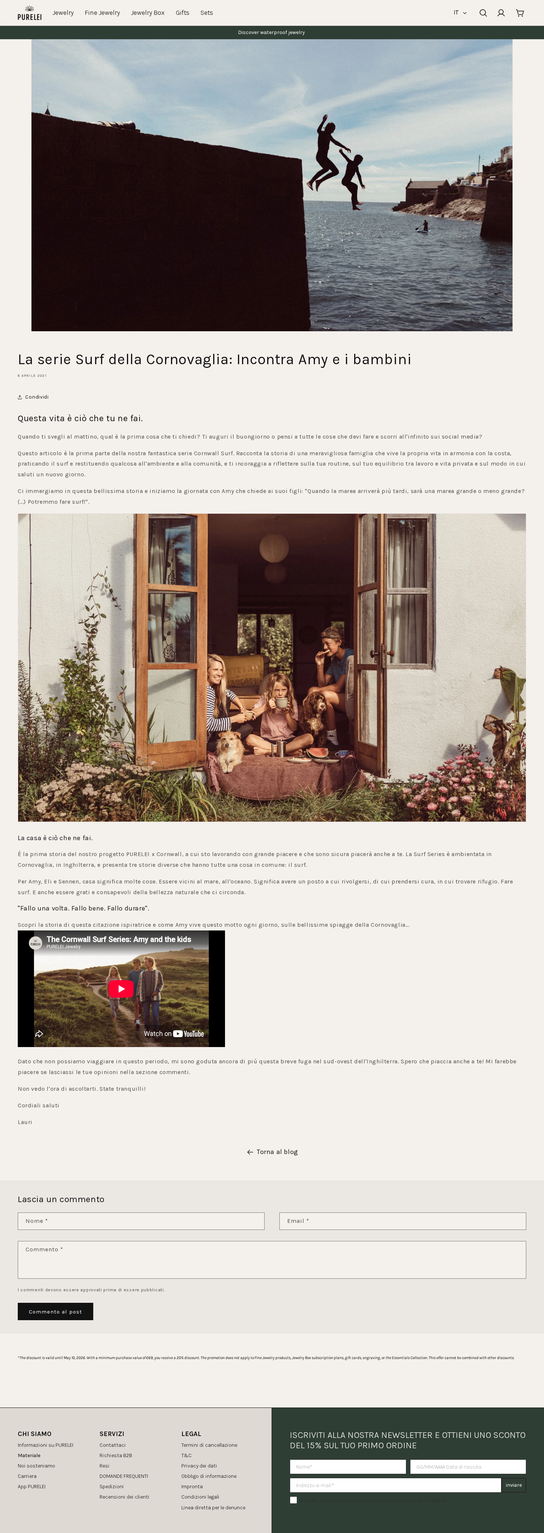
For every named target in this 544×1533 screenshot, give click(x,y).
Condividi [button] (36, 397)
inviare (514, 1485)
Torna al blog (277, 1152)
